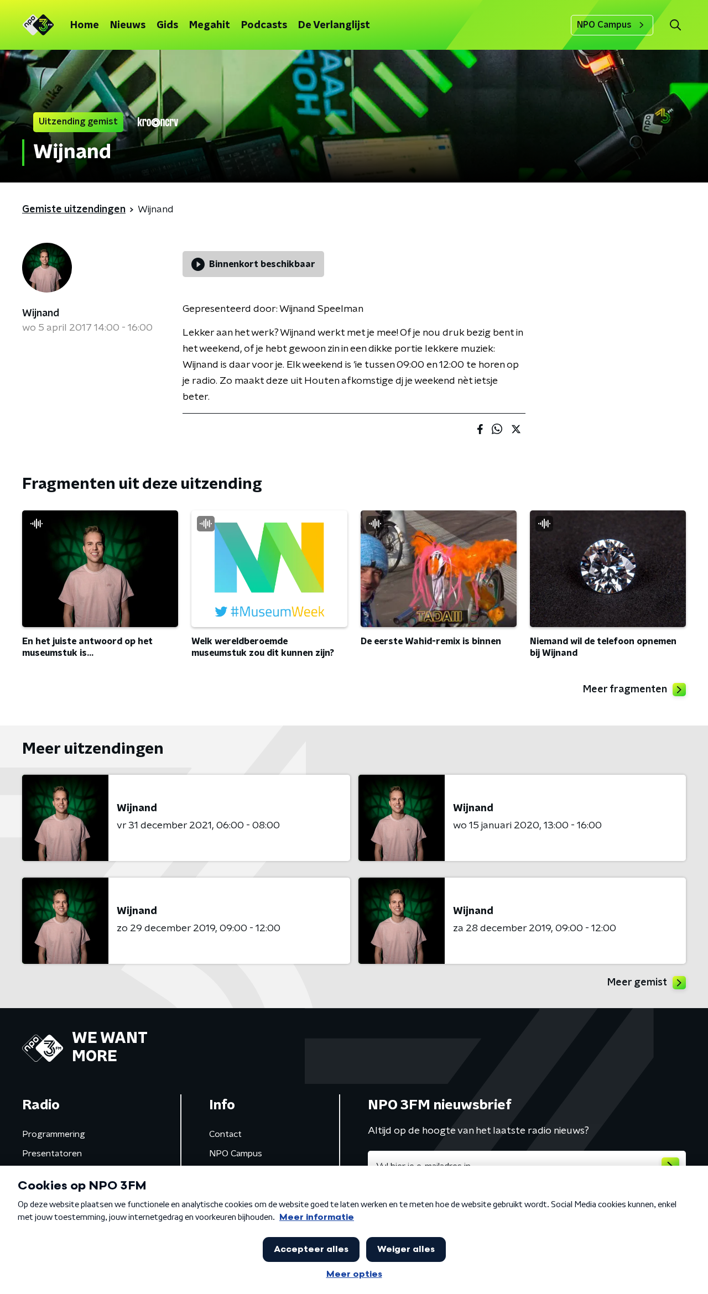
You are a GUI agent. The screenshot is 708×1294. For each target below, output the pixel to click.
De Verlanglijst (334, 25)
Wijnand (40, 314)
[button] (675, 25)
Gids (167, 25)
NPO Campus (604, 24)
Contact (225, 1134)
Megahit (209, 25)
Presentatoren (52, 1153)
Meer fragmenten (625, 690)
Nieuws (127, 25)
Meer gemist (637, 983)
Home (84, 25)
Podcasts (264, 25)
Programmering (53, 1134)
